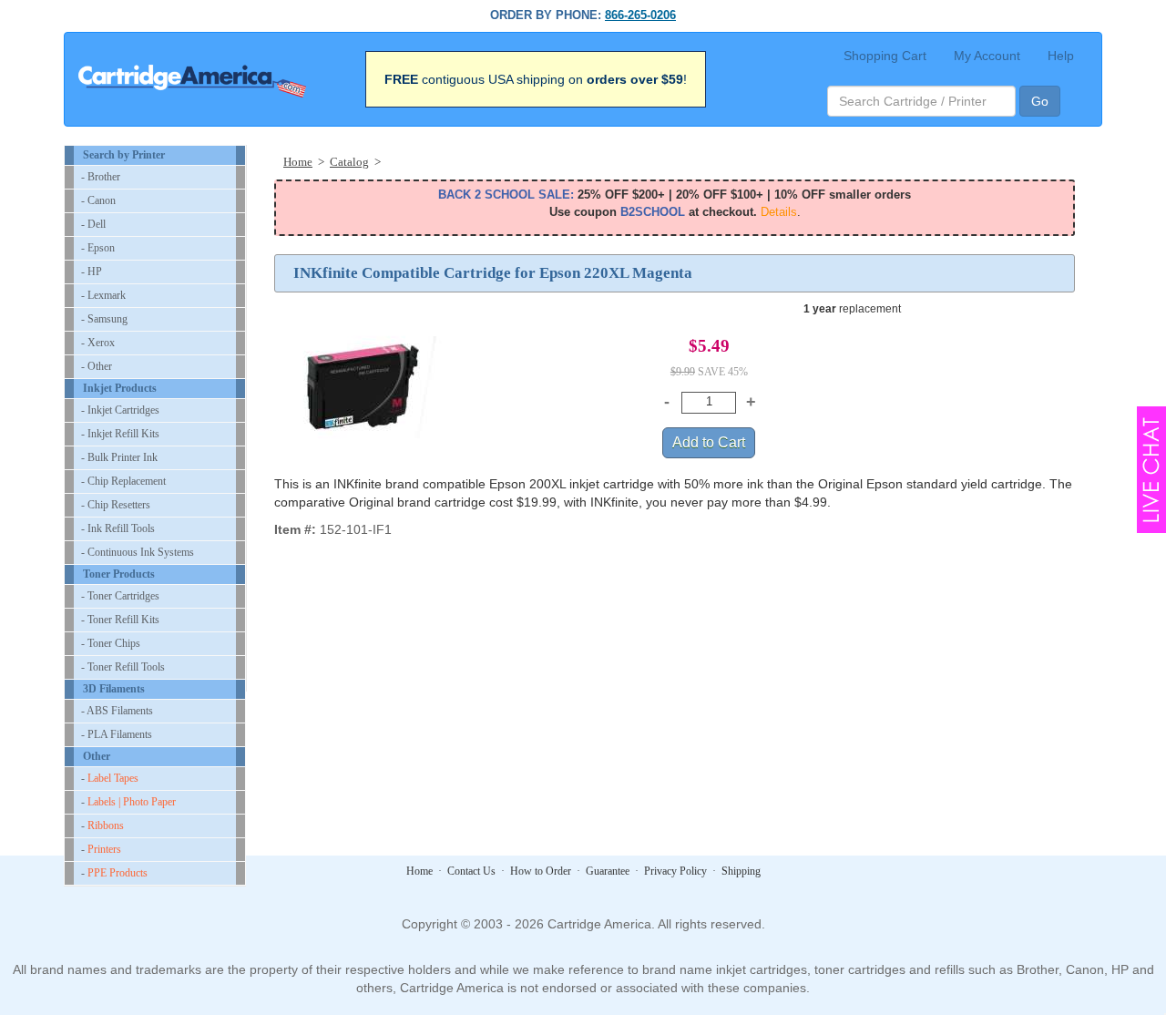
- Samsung (104, 319)
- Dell (93, 224)
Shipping (741, 871)
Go (1039, 101)
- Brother (100, 176)
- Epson (98, 247)
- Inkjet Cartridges (120, 410)
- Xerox (98, 342)
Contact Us (471, 871)
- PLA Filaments (116, 734)
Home (419, 871)
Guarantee (607, 871)
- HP (91, 271)
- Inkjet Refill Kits (120, 433)
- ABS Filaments (117, 710)
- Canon (98, 200)
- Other (96, 366)
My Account (987, 55)
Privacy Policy (675, 871)
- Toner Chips (110, 643)
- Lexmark (103, 295)
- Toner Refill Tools (123, 667)
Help (1061, 55)
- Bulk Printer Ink (119, 457)
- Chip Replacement (123, 481)
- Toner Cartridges (120, 596)
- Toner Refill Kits (120, 619)
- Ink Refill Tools (118, 528)
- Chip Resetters (115, 504)
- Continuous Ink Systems (137, 552)
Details (779, 212)
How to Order (540, 871)
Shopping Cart (885, 55)
